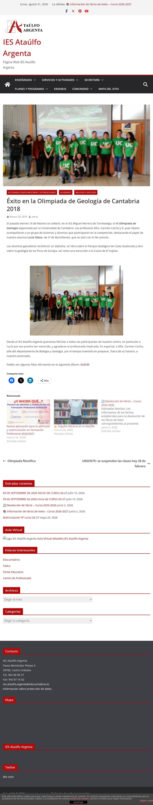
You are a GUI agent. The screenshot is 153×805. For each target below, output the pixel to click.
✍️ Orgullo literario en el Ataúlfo (74, 426)
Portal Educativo (13, 572)
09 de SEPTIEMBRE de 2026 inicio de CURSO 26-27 (34, 499)
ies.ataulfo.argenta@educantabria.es (26, 684)
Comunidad (80, 89)
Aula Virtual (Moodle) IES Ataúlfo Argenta (62, 538)
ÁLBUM (84, 364)
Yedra (6, 566)
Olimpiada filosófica (21, 461)
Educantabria (11, 559)
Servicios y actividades (58, 80)
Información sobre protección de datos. (27, 689)
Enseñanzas (23, 80)
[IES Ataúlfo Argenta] (7, 84)
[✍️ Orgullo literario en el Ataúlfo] (75, 411)
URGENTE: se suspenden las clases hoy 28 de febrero (114, 463)
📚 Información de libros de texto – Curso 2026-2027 (98, 4)
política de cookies (79, 798)
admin (35, 216)
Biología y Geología (86, 192)
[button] (34, 80)
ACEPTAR (78, 802)
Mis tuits (8, 777)
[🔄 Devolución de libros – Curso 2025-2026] (125, 416)
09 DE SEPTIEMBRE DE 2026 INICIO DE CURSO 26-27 (35, 493)
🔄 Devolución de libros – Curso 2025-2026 (29, 505)
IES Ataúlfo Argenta (18, 747)
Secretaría (92, 80)
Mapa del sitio (109, 89)
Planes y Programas (29, 89)
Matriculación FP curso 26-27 (21, 517)
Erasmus (60, 89)
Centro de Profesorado (17, 578)
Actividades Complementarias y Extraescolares (32, 192)
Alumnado (65, 192)
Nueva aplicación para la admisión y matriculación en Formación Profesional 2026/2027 (28, 429)
